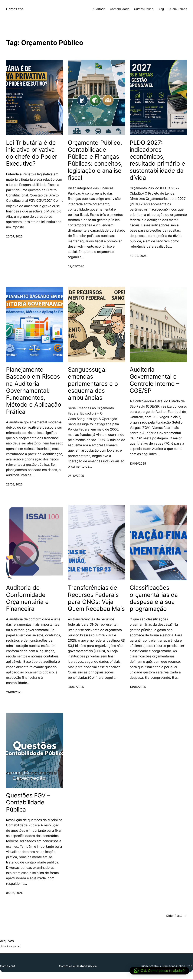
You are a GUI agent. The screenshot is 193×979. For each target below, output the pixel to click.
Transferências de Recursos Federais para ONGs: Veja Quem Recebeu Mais (96, 598)
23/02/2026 (14, 484)
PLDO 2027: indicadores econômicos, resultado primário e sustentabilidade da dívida (157, 160)
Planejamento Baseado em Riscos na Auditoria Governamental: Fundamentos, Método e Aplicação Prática (33, 390)
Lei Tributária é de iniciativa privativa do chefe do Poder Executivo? (31, 153)
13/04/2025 (138, 687)
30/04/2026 (138, 256)
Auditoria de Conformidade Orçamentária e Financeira (27, 598)
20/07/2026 (14, 236)
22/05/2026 (76, 266)
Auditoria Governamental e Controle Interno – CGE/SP (154, 380)
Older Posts (176, 915)
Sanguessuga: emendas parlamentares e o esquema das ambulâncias (93, 383)
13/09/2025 (138, 463)
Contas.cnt (14, 9)
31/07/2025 (76, 687)
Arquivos (7, 941)
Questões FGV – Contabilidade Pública (28, 802)
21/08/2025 (14, 692)
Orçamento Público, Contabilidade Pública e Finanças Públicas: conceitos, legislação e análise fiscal (95, 160)
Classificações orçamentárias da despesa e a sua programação (154, 598)
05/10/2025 (76, 476)
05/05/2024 (14, 893)
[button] (159, 970)
